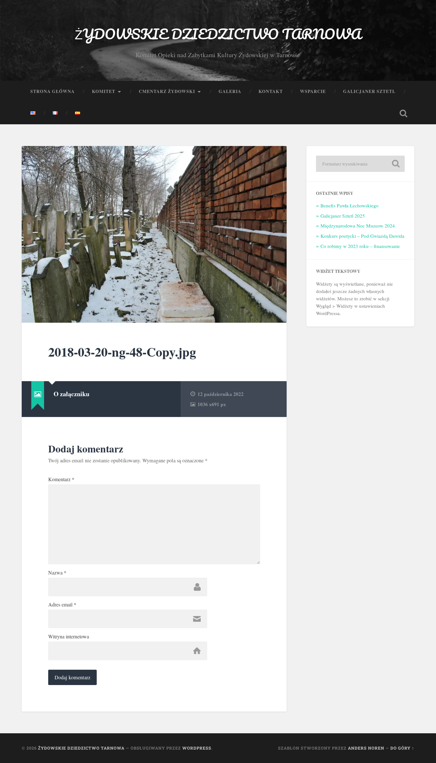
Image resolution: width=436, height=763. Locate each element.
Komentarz (61, 479)
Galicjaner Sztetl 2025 (342, 215)
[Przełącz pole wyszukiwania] (403, 113)
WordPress (196, 748)
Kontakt (271, 91)
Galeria (230, 91)
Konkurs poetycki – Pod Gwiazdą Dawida (362, 236)
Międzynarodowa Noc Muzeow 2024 (357, 225)
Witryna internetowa (68, 636)
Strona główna (52, 91)
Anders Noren (366, 748)
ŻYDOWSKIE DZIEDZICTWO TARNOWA (218, 33)
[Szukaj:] (360, 164)
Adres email (62, 604)
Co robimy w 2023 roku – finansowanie (360, 246)
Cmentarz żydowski (167, 91)
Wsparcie (313, 91)
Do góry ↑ (402, 748)
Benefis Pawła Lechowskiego (349, 205)
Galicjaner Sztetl (369, 91)
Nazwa (57, 572)
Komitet (103, 91)
